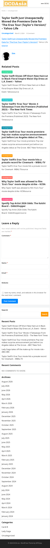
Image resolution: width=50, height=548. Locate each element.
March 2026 (7, 403)
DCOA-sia (16, 543)
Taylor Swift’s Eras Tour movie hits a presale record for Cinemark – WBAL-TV (23, 161)
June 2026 (6, 390)
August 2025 (7, 433)
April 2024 (6, 503)
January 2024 (7, 516)
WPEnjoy (39, 543)
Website (5, 283)
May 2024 (6, 498)
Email (4, 273)
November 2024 (9, 472)
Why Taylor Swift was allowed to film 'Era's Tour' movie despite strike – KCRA (23, 183)
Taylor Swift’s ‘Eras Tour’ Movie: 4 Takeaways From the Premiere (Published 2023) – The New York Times (25, 106)
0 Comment (30, 33)
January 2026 (7, 412)
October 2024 (8, 477)
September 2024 (9, 481)
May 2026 (6, 394)
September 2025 (9, 429)
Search (5, 310)
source (5, 45)
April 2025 (6, 451)
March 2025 (7, 455)
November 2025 (9, 420)
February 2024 (8, 512)
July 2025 (5, 438)
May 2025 (6, 446)
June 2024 (6, 494)
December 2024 (8, 468)
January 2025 (7, 464)
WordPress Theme (27, 543)
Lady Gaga (6, 531)
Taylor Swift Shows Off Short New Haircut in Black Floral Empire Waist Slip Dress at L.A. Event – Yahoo (25, 78)
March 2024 (7, 507)
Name (5, 263)
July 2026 (5, 386)
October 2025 (8, 425)
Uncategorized (12, 11)
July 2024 (5, 490)
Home (4, 11)
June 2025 (6, 442)
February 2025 (8, 459)
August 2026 (7, 381)
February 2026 (8, 407)
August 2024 (7, 485)
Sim (13, 53)
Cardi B (5, 527)
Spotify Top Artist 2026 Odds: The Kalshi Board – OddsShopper (24, 205)
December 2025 (8, 416)
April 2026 (6, 399)
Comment (6, 236)
